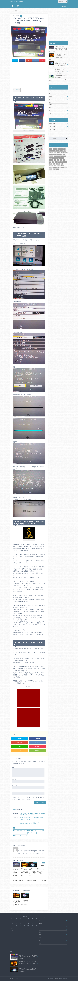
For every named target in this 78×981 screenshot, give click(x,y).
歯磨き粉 (51, 165)
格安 (59, 161)
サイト (14, 791)
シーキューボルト (17, 832)
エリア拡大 (63, 150)
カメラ (50, 96)
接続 (53, 161)
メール (14, 785)
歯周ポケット (64, 161)
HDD (21, 830)
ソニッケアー (52, 154)
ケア (55, 152)
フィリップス (52, 158)
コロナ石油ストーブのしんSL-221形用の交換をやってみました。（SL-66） (32, 818)
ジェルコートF (64, 152)
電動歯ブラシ (56, 169)
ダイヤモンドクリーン (60, 154)
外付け (22, 835)
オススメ (51, 152)
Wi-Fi (50, 150)
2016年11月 (52, 126)
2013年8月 (51, 132)
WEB (50, 93)
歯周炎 (50, 163)
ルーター (51, 160)
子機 (50, 161)
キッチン (51, 99)
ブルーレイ (16, 835)
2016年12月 (52, 123)
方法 (56, 161)
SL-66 (59, 148)
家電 (14, 809)
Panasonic (35, 830)
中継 (55, 160)
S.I (19, 848)
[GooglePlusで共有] (29, 60)
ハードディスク (32, 832)
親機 (60, 167)
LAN (50, 91)
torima (56, 978)
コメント (15, 767)
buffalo (50, 148)
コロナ (58, 152)
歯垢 (54, 163)
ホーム (56, 6)
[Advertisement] (29, 75)
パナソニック (40, 832)
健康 (50, 102)
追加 (26, 835)
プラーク (61, 158)
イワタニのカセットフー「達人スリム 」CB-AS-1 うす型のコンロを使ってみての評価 (32, 822)
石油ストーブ (52, 167)
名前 (14, 779)
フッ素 (57, 158)
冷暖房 (50, 105)
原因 (61, 160)
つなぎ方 (54, 150)
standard (63, 148)
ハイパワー (56, 156)
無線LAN (59, 165)
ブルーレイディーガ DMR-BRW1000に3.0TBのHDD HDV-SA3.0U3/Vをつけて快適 (32, 813)
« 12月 (11, 930)
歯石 (62, 163)
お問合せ (64, 6)
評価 (66, 167)
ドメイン (51, 156)
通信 (50, 113)
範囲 (57, 167)
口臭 (64, 160)
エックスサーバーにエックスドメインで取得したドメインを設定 (61, 71)
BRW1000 (16, 830)
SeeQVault (42, 830)
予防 (58, 160)
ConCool (55, 148)
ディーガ (25, 832)
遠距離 (50, 169)
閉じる (17, 89)
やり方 (58, 150)
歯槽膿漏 (58, 163)
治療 (55, 165)
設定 (63, 167)
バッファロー (62, 156)
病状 (63, 165)
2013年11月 (52, 129)
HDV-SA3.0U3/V (27, 830)
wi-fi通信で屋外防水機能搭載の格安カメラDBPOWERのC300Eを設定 (58, 78)
